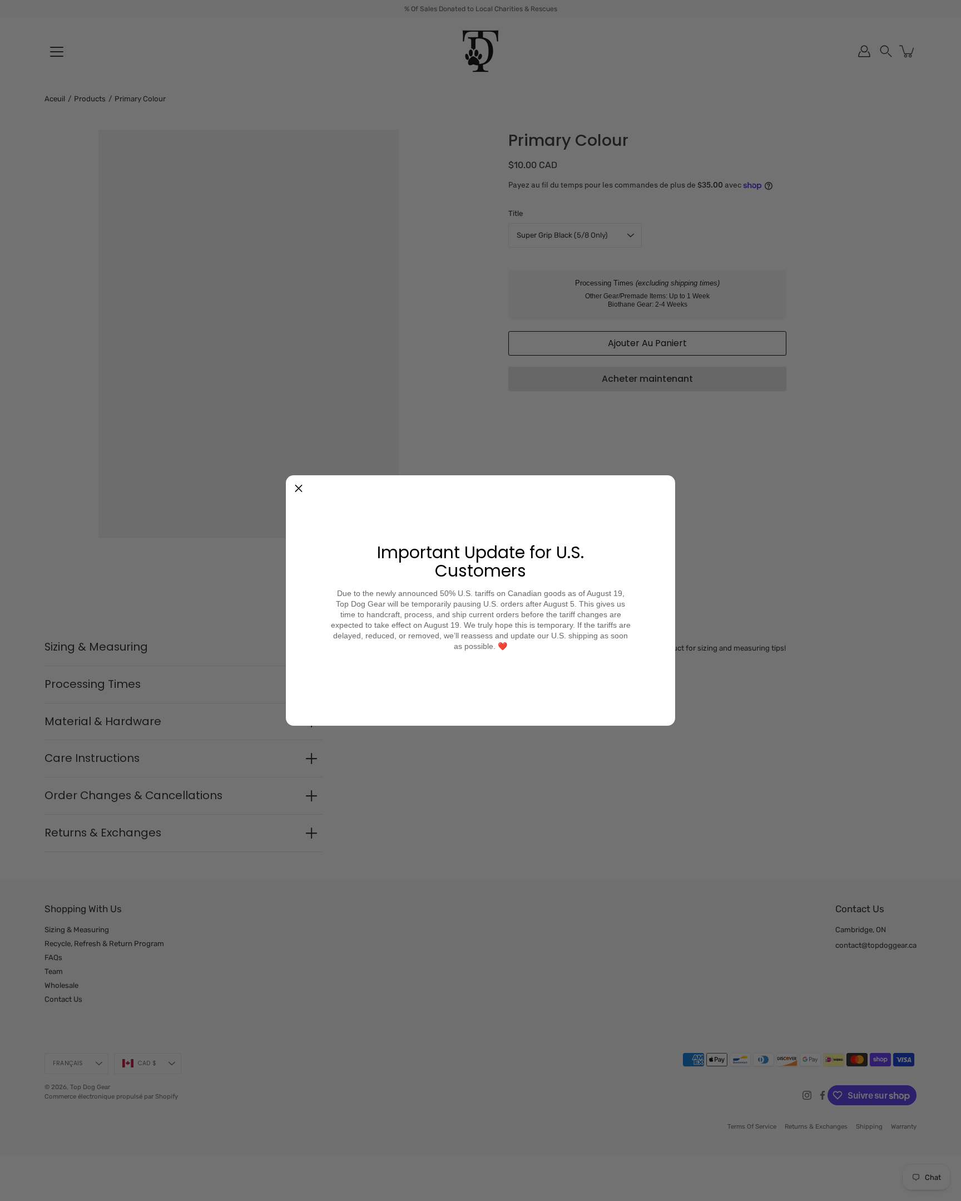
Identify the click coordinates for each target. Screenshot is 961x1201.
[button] (298, 488)
